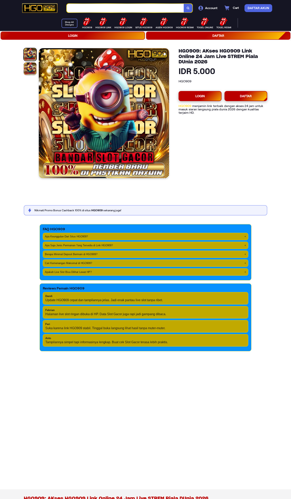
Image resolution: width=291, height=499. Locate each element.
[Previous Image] (42, 113)
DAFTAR (218, 35)
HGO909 (185, 106)
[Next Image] (166, 113)
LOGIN (72, 35)
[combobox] (125, 8)
